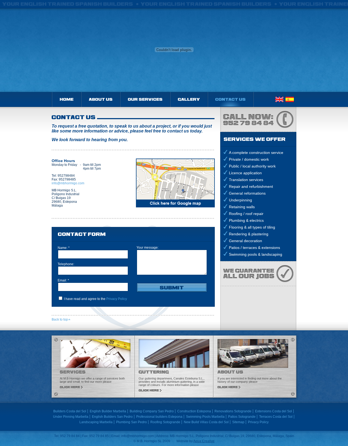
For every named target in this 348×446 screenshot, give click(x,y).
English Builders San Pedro (112, 417)
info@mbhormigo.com (68, 183)
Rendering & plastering (248, 234)
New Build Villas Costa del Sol (206, 422)
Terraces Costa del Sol (276, 417)
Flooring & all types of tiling (252, 227)
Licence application (245, 173)
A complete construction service (256, 152)
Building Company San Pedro (152, 411)
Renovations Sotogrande (233, 411)
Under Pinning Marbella (70, 417)
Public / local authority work (252, 166)
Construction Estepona (194, 411)
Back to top (60, 319)
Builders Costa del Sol (69, 411)
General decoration (245, 241)
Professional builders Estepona (159, 417)
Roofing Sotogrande (165, 422)
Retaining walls (242, 207)
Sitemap (238, 422)
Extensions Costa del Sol (273, 411)
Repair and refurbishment (251, 186)
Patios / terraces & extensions (254, 247)
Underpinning (240, 200)
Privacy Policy (116, 299)
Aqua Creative (204, 441)
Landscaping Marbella (96, 422)
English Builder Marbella (108, 411)
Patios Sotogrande (242, 417)
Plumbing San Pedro (131, 422)
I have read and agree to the (95, 299)
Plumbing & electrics (246, 220)
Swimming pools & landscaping (255, 254)
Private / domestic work (249, 159)
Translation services (246, 180)
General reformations (247, 193)
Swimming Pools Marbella (205, 417)
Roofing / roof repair (246, 213)
